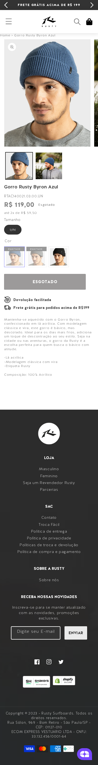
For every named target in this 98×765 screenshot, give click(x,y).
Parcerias (49, 489)
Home (5, 35)
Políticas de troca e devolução (49, 544)
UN (16, 231)
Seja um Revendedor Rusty (49, 482)
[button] (77, 21)
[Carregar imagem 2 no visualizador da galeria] (49, 165)
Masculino (49, 468)
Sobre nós (49, 579)
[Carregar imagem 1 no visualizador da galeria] (19, 165)
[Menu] (8, 21)
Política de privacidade (49, 538)
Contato (49, 517)
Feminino (49, 475)
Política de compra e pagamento (49, 551)
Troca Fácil (49, 524)
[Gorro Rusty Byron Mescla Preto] (58, 256)
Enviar (76, 632)
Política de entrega (49, 531)
